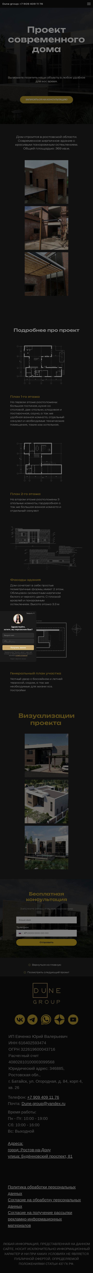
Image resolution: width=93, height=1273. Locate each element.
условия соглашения (21, 655)
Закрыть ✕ (30, 613)
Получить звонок (18, 648)
